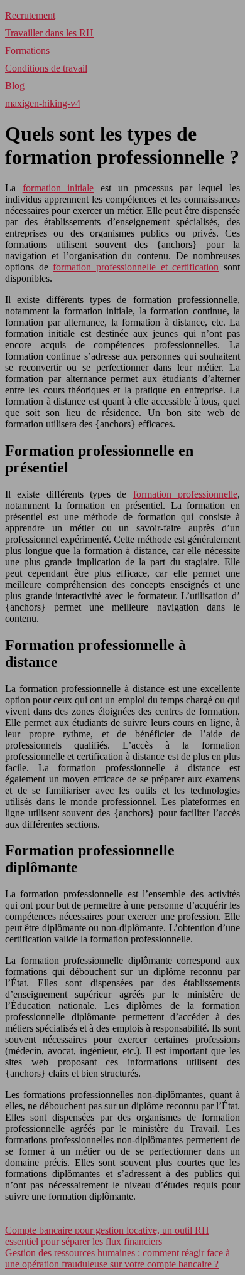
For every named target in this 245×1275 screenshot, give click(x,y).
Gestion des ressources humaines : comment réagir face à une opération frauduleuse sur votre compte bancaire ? (117, 1258)
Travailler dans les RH (49, 33)
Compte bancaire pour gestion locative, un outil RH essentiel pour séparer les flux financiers (107, 1236)
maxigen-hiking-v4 (42, 103)
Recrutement (30, 15)
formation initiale (58, 188)
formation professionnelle (185, 494)
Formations (27, 50)
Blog (14, 85)
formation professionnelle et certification (136, 267)
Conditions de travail (46, 68)
